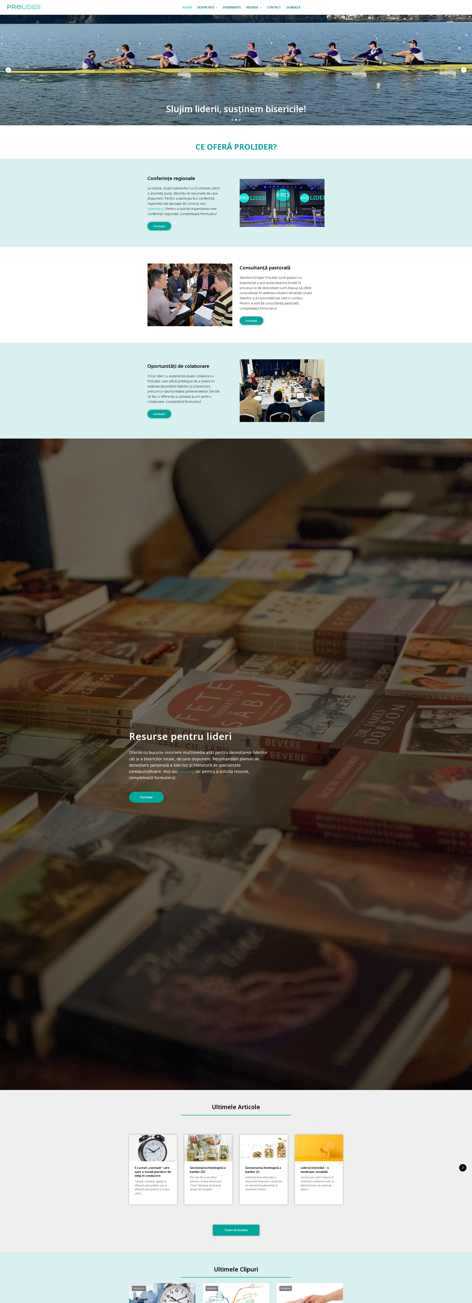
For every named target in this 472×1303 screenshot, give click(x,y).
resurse (186, 771)
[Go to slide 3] (240, 120)
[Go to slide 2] (236, 120)
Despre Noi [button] (206, 7)
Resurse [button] (252, 7)
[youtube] (461, 7)
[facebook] (444, 7)
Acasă (187, 7)
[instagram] (453, 7)
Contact (274, 7)
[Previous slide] (8, 70)
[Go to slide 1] (232, 120)
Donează (294, 7)
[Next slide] (463, 70)
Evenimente (232, 7)
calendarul (156, 208)
